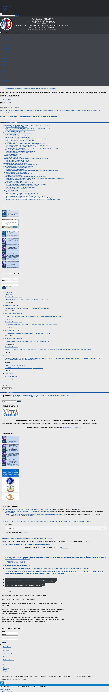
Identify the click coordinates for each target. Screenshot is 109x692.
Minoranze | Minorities (11, 142)
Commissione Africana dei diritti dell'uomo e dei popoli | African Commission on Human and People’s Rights (29, 88)
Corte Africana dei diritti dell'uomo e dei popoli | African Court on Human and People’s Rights (23, 110)
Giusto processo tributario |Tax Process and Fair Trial (19, 192)
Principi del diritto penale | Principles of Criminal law (19, 173)
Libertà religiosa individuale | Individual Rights (17, 160)
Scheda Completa (7, 99)
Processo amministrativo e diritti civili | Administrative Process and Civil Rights (26, 184)
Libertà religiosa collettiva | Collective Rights (17, 161)
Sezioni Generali (7, 6)
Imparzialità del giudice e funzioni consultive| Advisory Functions (22, 186)
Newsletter (6, 80)
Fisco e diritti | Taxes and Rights (11, 190)
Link (4, 77)
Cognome (4, 280)
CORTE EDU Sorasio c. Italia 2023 (15, 562)
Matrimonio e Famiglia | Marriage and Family (17, 136)
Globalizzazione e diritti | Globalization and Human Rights (17, 195)
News (4, 79)
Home (4, 5)
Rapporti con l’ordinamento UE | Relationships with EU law (20, 130)
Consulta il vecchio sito (9, 11)
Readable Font (34, 686)
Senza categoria (9, 373)
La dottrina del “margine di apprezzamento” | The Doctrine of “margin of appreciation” (27, 145)
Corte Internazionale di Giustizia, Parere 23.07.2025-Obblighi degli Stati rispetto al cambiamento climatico (31, 325)
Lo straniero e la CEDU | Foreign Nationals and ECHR (16, 149)
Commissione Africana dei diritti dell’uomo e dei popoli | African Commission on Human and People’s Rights (33, 199)
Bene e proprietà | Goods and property (16, 169)
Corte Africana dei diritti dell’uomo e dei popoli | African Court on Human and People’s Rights (29, 198)
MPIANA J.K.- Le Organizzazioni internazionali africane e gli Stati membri (28, 116)
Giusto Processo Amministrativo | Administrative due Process (18, 183)
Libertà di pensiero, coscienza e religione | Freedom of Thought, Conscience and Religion (25, 158)
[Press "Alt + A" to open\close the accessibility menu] (2, 682)
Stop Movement (25, 686)
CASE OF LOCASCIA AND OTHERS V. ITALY (17, 565)
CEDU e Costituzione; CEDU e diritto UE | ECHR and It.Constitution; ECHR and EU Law (27, 139)
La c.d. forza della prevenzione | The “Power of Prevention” (21, 187)
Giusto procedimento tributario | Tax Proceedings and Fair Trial (22, 193)
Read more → (81, 509)
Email (3, 283)
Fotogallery (6, 668)
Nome (4, 277)
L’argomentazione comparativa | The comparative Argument (21, 146)
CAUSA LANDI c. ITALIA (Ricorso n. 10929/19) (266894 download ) (23, 585)
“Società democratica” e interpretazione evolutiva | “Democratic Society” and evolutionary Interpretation (32, 148)
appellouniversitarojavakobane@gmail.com (72, 427)
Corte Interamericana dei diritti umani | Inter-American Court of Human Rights (25, 196)
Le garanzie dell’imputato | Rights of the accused (18, 179)
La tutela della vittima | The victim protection (17, 181)
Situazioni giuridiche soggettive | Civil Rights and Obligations (18, 166)
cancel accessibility (6, 689)
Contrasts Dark (7, 686)
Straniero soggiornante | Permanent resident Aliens (19, 152)
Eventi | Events (8, 355)
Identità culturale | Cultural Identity (14, 154)
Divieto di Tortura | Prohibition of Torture (16, 127)
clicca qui (25, 532)
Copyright (5, 8)
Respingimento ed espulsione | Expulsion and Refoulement (20, 151)
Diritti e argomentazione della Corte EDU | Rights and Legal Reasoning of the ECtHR (24, 143)
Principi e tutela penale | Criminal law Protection (15, 172)
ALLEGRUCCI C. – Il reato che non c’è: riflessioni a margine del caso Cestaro (24, 368)
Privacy (5, 9)
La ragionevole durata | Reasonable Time (16, 189)
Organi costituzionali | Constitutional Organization (18, 137)
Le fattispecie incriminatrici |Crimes (15, 175)
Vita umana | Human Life (12, 134)
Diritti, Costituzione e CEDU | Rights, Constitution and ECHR (18, 133)
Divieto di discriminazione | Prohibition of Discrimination (20, 140)
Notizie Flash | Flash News (11, 297)
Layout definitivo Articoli (11, 376)
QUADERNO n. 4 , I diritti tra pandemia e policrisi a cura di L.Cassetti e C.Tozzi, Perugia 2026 (28, 300)
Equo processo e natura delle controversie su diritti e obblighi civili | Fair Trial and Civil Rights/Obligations (32, 170)
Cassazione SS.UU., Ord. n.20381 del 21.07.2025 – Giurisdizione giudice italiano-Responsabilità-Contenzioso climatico (34, 316)
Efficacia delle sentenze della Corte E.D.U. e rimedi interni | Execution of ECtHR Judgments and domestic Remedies (35, 178)
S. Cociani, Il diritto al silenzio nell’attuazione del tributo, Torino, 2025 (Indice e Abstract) (27, 308)
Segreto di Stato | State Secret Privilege (16, 131)
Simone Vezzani (4, 104)
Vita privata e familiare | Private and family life (17, 167)
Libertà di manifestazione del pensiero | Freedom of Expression (22, 164)
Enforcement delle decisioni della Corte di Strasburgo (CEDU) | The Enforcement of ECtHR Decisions (28, 125)
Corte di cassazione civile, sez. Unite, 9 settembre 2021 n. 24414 (18, 599)
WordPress (9, 679)
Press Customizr (22, 679)
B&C (2, 686)
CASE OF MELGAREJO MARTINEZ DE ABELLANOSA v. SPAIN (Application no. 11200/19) (24, 595)
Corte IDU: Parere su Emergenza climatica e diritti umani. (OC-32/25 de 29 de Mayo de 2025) (28, 333)
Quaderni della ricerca (8, 660)
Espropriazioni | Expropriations (13, 157)
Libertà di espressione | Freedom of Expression (15, 163)
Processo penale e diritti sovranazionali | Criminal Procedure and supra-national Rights (24, 176)
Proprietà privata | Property (10, 155)
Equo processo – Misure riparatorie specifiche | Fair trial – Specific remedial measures (28, 128)
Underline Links (42, 686)
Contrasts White (16, 686)
